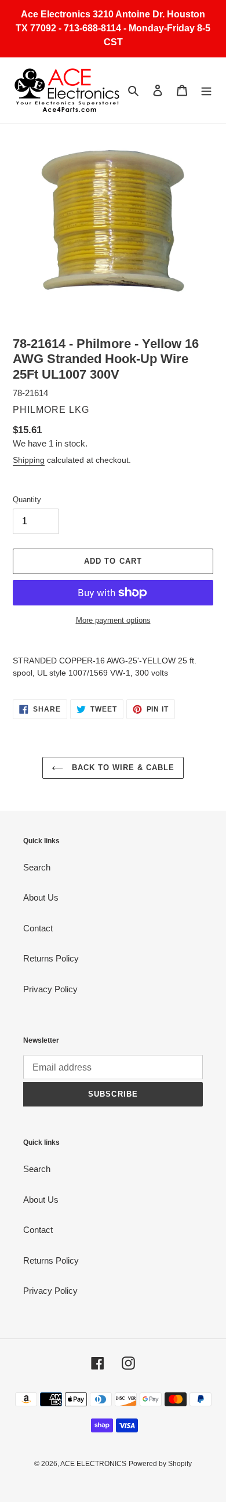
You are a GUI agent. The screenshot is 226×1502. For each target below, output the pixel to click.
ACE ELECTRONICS (93, 1464)
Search (36, 867)
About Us (41, 897)
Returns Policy (51, 958)
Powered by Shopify (160, 1464)
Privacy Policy (50, 989)
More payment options (113, 620)
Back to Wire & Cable (122, 767)
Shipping (29, 460)
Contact (38, 928)
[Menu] (206, 90)
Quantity (27, 499)
